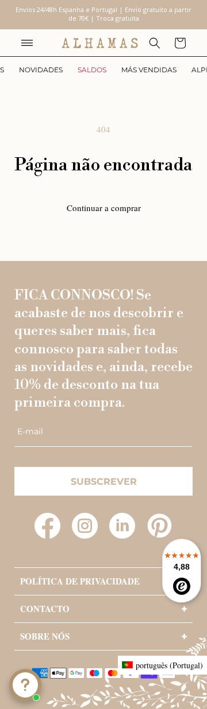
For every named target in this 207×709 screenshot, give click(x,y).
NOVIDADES (41, 69)
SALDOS (92, 69)
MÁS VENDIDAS (149, 69)
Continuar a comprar (104, 207)
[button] (27, 43)
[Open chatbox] (25, 685)
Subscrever (104, 481)
